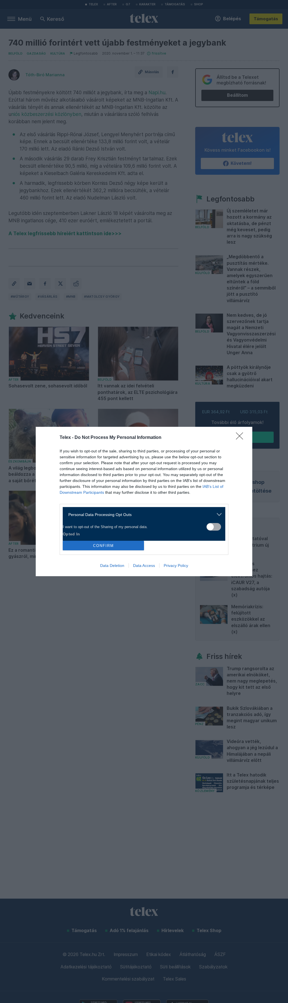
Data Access (144, 565)
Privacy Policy (176, 565)
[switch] (213, 527)
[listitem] (142, 514)
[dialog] (144, 501)
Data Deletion (112, 565)
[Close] (241, 437)
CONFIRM (103, 546)
